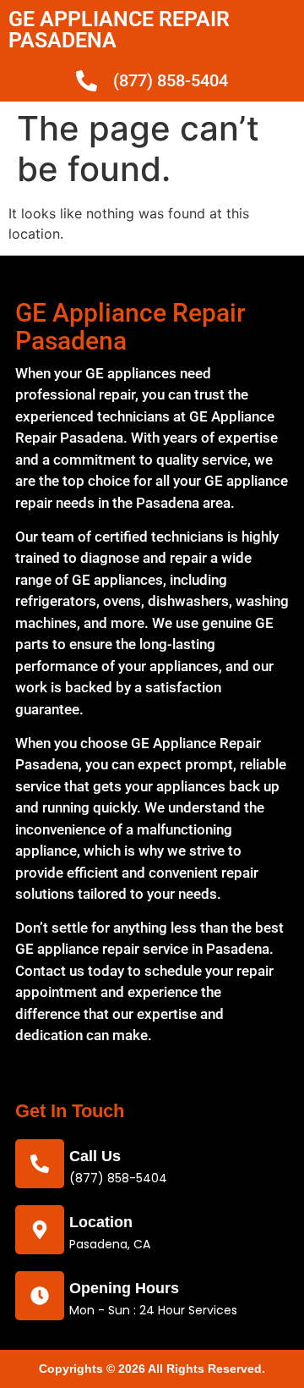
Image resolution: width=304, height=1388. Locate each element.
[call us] (39, 1163)
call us (95, 1156)
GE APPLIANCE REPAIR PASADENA (119, 29)
